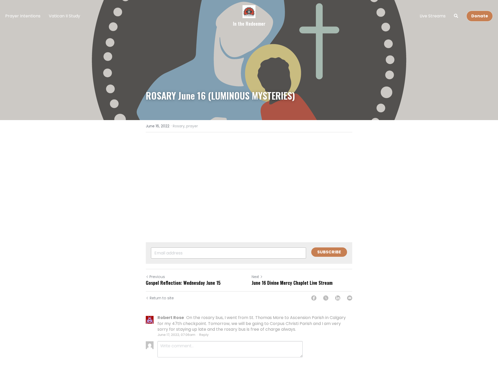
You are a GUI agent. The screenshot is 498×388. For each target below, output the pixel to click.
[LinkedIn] (337, 298)
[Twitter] (325, 298)
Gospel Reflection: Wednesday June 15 (183, 283)
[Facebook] (313, 298)
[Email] (349, 298)
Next (255, 276)
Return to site (162, 298)
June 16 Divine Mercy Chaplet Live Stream (292, 283)
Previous (157, 276)
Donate (479, 16)
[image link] (249, 11)
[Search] (456, 16)
